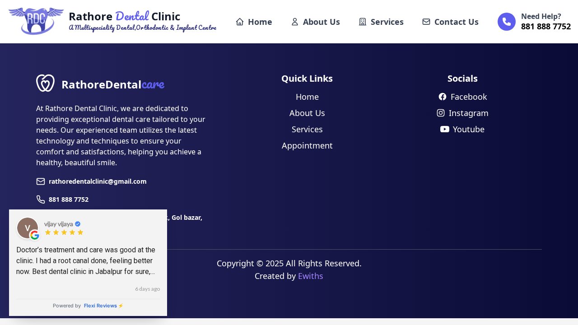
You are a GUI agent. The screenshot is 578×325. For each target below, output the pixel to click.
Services (387, 21)
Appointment (307, 145)
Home (260, 21)
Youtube (469, 129)
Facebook (469, 96)
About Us (321, 21)
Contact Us (456, 21)
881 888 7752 (69, 199)
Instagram (469, 112)
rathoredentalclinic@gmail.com (98, 181)
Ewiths (310, 275)
